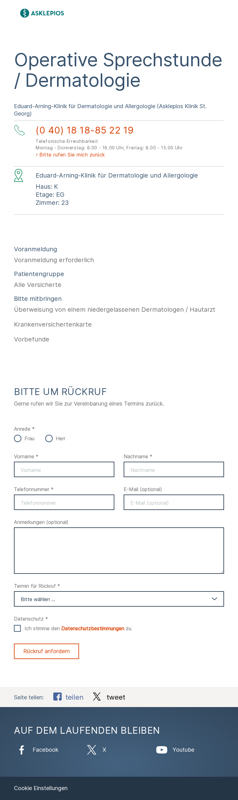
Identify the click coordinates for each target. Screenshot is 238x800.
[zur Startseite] (80, 13)
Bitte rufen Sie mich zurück (72, 155)
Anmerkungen (41, 522)
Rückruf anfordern (46, 651)
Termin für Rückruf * (37, 586)
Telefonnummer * (34, 489)
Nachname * (138, 456)
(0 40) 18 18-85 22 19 (85, 130)
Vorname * (26, 456)
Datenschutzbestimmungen (92, 628)
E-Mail (143, 489)
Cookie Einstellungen (41, 788)
